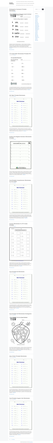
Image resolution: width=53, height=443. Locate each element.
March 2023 (36, 22)
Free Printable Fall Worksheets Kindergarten (20, 313)
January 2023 (36, 24)
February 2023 (37, 23)
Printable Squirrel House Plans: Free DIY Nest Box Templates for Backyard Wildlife (25, 3)
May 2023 (36, 20)
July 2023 (36, 18)
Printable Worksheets (11, 3)
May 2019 (36, 39)
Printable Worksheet (12, 49)
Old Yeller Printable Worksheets (17, 95)
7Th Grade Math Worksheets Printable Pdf (20, 53)
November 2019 (37, 37)
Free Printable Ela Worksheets (16, 271)
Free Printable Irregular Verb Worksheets (19, 398)
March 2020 (36, 36)
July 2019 (36, 38)
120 (12, 439)
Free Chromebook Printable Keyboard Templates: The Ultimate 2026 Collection (24, 1)
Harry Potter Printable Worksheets (18, 356)
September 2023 (37, 16)
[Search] (43, 9)
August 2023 (36, 17)
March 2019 (36, 40)
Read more (28, 89)
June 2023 (36, 19)
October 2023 (37, 15)
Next (14, 439)
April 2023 (36, 21)
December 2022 (37, 25)
